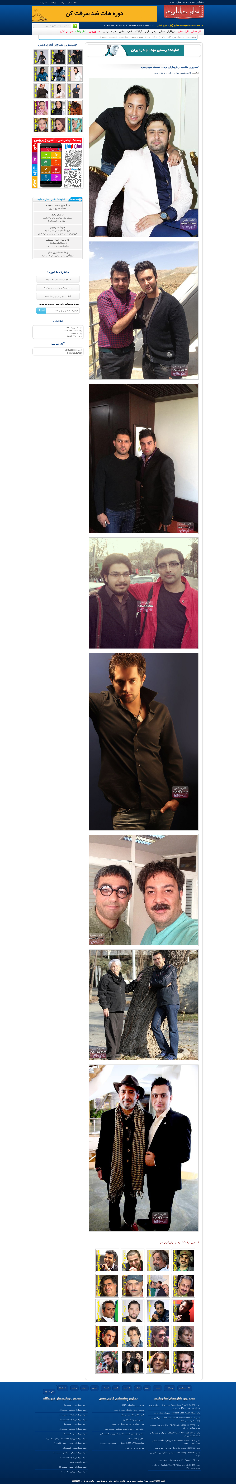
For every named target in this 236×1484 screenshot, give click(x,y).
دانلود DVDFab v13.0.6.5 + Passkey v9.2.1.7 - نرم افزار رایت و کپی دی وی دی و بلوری (175, 1419)
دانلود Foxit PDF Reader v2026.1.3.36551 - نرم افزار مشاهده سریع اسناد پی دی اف (175, 1426)
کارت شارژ (49, 1392)
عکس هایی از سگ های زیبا (133, 1419)
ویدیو (105, 31)
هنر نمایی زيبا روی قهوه (134, 1448)
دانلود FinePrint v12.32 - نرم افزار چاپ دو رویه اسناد (179, 1460)
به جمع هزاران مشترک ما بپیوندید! (58, 279)
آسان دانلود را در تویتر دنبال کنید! (58, 296)
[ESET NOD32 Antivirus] (143, 50)
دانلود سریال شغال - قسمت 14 (75, 1424)
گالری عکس (166, 37)
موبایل (161, 31)
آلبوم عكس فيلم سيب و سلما (132, 1415)
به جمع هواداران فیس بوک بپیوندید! (58, 288)
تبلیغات (53, 2)
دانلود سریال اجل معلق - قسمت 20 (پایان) (70, 1443)
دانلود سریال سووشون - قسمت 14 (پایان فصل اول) (66, 1438)
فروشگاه (62, 1388)
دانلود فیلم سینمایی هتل (78, 1462)
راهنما (62, 2)
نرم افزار (171, 31)
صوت (113, 31)
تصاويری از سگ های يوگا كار (132, 1405)
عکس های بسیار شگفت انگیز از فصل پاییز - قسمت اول (122, 1434)
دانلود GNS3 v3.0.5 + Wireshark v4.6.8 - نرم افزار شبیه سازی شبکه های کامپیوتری (175, 1434)
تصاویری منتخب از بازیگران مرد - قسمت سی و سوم (122, 37)
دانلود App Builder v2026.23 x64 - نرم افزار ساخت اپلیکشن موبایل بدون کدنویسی (176, 1441)
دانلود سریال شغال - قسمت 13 (75, 1434)
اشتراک (41, 310)
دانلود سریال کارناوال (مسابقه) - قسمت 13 (70, 1453)
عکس (122, 31)
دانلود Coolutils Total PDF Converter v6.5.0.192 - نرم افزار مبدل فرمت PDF (176, 1466)
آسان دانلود (184, 12)
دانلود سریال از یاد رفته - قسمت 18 (73, 1410)
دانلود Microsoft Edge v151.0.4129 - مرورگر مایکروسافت (177, 1413)
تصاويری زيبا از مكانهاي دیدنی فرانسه (129, 1410)
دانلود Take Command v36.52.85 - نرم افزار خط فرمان (177, 1448)
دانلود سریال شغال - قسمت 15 (75, 1405)
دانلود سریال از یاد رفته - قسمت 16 (73, 1419)
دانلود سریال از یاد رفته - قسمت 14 (73, 1457)
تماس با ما (44, 2)
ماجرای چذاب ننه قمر (135, 1438)
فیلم (147, 31)
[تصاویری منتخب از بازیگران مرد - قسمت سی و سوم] (143, 159)
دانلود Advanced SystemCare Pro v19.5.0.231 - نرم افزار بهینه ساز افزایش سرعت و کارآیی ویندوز (174, 1406)
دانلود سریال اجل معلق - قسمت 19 (73, 1467)
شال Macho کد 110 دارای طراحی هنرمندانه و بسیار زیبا (122, 1443)
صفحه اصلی (72, 2)
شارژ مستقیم (184, 1388)
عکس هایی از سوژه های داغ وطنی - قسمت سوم (124, 1429)
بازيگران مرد (152, 37)
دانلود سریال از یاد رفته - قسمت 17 (73, 1415)
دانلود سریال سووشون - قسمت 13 (73, 1472)
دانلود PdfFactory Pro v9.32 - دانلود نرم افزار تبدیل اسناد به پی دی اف (175, 1454)
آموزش (106, 1388)
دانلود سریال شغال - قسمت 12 (75, 1448)
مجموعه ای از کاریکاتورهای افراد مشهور (128, 1424)
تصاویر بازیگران (173, 73)
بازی (154, 31)
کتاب (129, 31)
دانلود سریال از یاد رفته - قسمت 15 (73, 1429)
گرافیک (138, 31)
